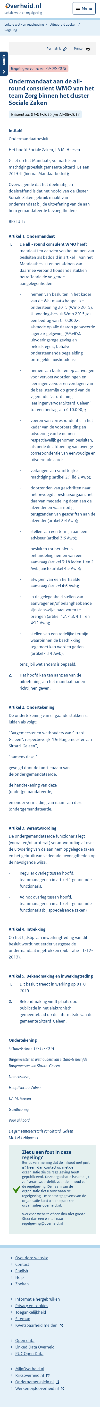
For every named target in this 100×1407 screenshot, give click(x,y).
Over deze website (31, 1257)
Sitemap (22, 1318)
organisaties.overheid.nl (41, 1205)
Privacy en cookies (31, 1305)
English (21, 1271)
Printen (79, 48)
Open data (24, 1340)
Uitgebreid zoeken (63, 24)
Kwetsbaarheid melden (36, 1325)
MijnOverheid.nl (29, 1368)
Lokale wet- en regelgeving (24, 24)
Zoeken (22, 1284)
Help (19, 1277)
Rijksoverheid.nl (29, 1375)
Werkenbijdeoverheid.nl (37, 1388)
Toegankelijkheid (30, 1312)
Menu (87, 8)
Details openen (4, 64)
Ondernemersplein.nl (34, 1382)
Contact (22, 1264)
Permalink (54, 48)
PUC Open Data (29, 1353)
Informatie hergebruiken (37, 1299)
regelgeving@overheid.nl (42, 1223)
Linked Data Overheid (35, 1347)
